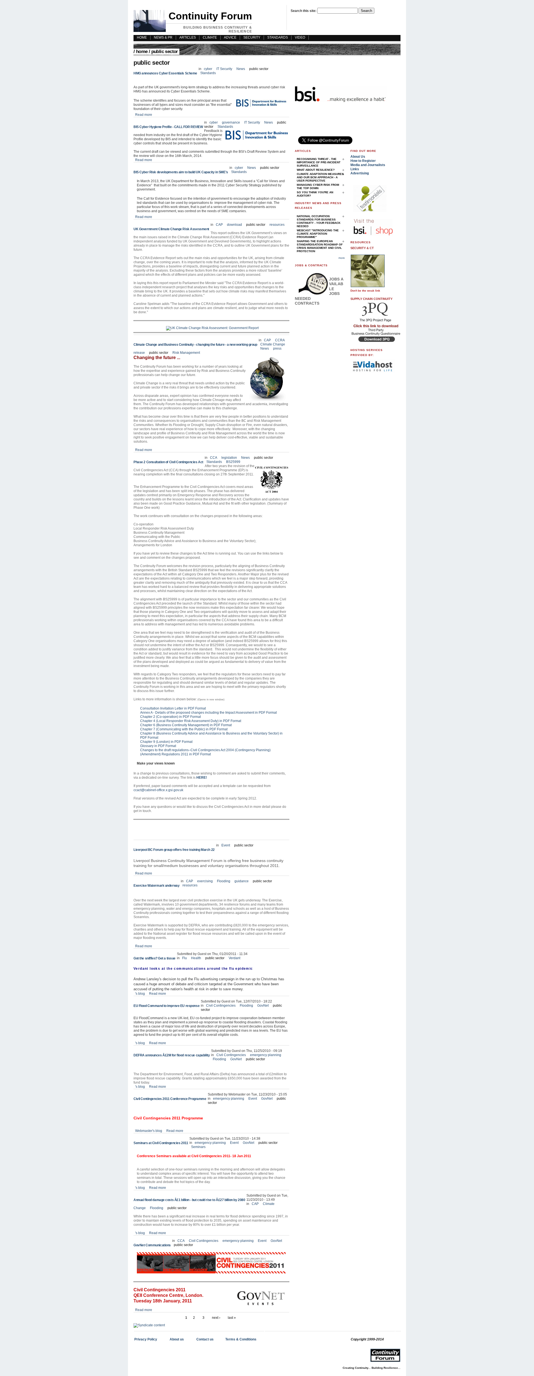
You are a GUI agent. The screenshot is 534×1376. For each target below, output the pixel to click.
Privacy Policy (145, 1339)
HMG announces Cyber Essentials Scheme (165, 73)
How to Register (363, 161)
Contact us (205, 1339)
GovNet (263, 1005)
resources (277, 225)
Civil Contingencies (221, 1005)
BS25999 (233, 462)
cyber (208, 69)
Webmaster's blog (148, 1131)
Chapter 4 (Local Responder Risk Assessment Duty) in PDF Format (190, 721)
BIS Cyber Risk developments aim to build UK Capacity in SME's (181, 172)
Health (196, 958)
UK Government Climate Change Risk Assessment (171, 229)
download (234, 225)
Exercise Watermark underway (156, 886)
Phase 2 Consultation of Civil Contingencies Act (168, 462)
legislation (229, 458)
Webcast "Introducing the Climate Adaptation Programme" (318, 234)
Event (225, 845)
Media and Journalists (367, 165)
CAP (219, 225)
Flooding (224, 881)
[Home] (150, 31)
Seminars (198, 1147)
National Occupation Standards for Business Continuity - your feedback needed (318, 221)
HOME (142, 37)
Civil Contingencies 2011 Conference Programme (170, 1099)
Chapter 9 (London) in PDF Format (166, 742)
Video (300, 37)
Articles (187, 37)
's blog (140, 994)
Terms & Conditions (240, 1339)
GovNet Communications (152, 1245)
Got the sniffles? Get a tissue (154, 958)
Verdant (234, 958)
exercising (205, 881)
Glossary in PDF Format (158, 746)
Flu (184, 958)
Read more (143, 115)
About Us (357, 157)
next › (216, 1318)
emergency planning (265, 1055)
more (341, 257)
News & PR (163, 37)
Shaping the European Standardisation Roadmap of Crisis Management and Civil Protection (320, 246)
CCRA (280, 340)
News (240, 69)
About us (177, 1339)
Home (142, 51)
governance (231, 122)
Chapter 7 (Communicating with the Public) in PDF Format (184, 729)
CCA (213, 458)
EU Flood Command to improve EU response (166, 1006)
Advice (230, 37)
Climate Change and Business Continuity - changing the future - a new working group (195, 345)
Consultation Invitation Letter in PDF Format (173, 708)
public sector (258, 69)
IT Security (224, 69)
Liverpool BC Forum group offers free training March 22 (174, 850)
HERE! (201, 778)
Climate (210, 37)
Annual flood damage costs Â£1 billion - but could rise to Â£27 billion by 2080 (189, 1200)
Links (354, 169)
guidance (241, 881)
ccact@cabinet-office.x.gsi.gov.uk (158, 790)
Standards (277, 37)
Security (251, 37)
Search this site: (304, 11)
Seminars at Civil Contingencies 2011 (161, 1143)
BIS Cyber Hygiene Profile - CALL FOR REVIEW (168, 127)
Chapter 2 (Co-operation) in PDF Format (170, 717)
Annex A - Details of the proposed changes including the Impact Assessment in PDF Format (208, 713)
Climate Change (272, 344)
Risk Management (186, 353)
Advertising (359, 173)
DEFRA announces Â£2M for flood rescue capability (172, 1055)
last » (232, 1318)
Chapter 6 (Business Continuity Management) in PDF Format (186, 725)
